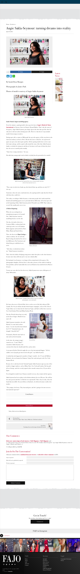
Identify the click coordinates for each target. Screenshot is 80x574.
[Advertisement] (40, 14)
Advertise (27, 563)
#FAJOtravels (46, 565)
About (26, 560)
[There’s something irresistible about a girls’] (60, 545)
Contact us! (40, 521)
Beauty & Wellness (47, 570)
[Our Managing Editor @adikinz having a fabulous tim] (73, 545)
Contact (27, 565)
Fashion (44, 566)
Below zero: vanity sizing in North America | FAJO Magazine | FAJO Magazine (27, 441)
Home (7, 24)
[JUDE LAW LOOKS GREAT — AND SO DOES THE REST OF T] (20, 545)
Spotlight (45, 559)
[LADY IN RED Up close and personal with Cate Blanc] (46, 545)
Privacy (62, 560)
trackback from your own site (28, 454)
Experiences (45, 563)
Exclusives (12, 24)
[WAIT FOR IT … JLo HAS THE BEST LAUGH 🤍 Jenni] (33, 545)
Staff (26, 562)
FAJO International (47, 568)
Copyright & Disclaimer (66, 559)
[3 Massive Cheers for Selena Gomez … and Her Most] (6, 545)
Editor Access (46, 562)
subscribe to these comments (46, 454)
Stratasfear (10, 571)
